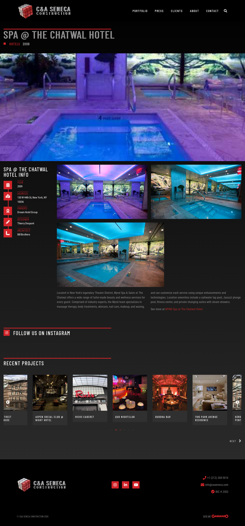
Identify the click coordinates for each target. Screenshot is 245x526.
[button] (225, 11)
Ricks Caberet (57, 416)
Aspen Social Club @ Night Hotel (22, 418)
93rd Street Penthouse (216, 418)
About (194, 11)
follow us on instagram (41, 333)
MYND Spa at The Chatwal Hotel (183, 309)
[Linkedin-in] (125, 484)
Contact (212, 11)
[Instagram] (115, 484)
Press (159, 11)
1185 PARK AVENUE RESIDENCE (179, 418)
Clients (177, 11)
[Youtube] (136, 484)
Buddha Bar (135, 416)
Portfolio (140, 11)
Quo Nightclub (97, 416)
